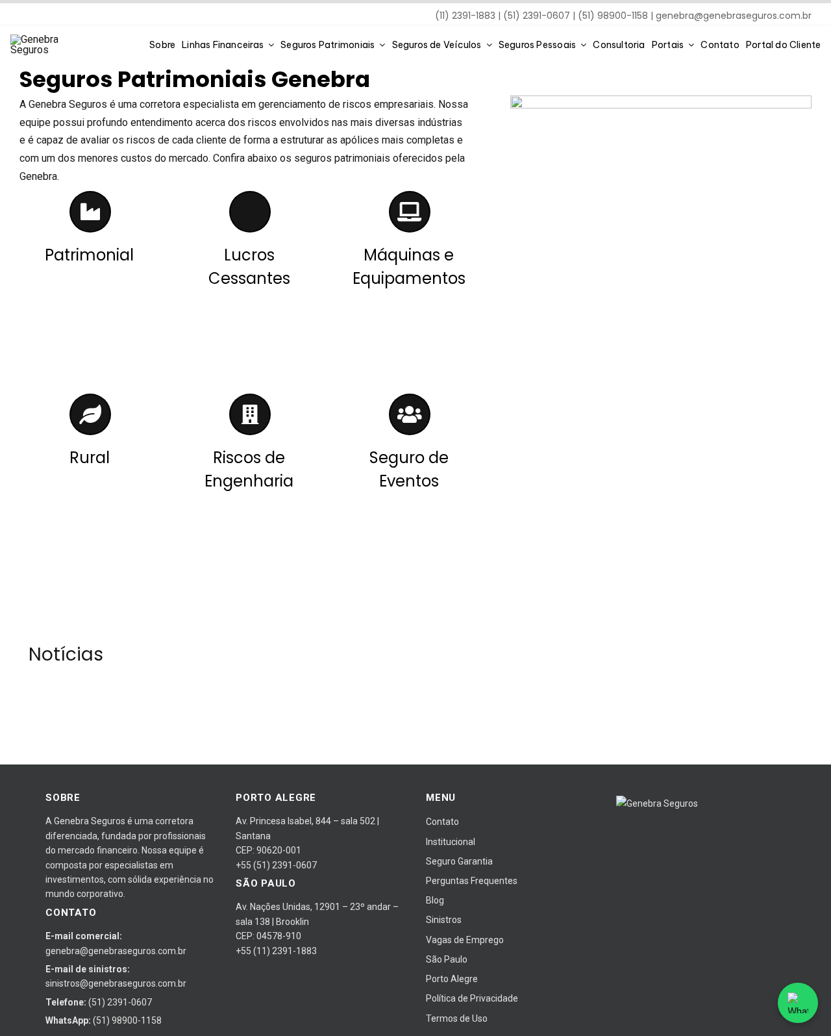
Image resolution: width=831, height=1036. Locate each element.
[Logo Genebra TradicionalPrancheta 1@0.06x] (49, 39)
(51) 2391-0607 (120, 1002)
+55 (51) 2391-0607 (276, 865)
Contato (442, 821)
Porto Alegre (452, 979)
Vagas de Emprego (465, 940)
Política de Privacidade (472, 998)
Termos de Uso (457, 1018)
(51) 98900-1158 (127, 1020)
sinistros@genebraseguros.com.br (115, 983)
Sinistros (444, 920)
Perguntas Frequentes (471, 881)
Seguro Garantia (459, 861)
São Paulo (446, 959)
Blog (435, 900)
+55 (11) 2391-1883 (276, 951)
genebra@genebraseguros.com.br (734, 15)
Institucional (450, 842)
